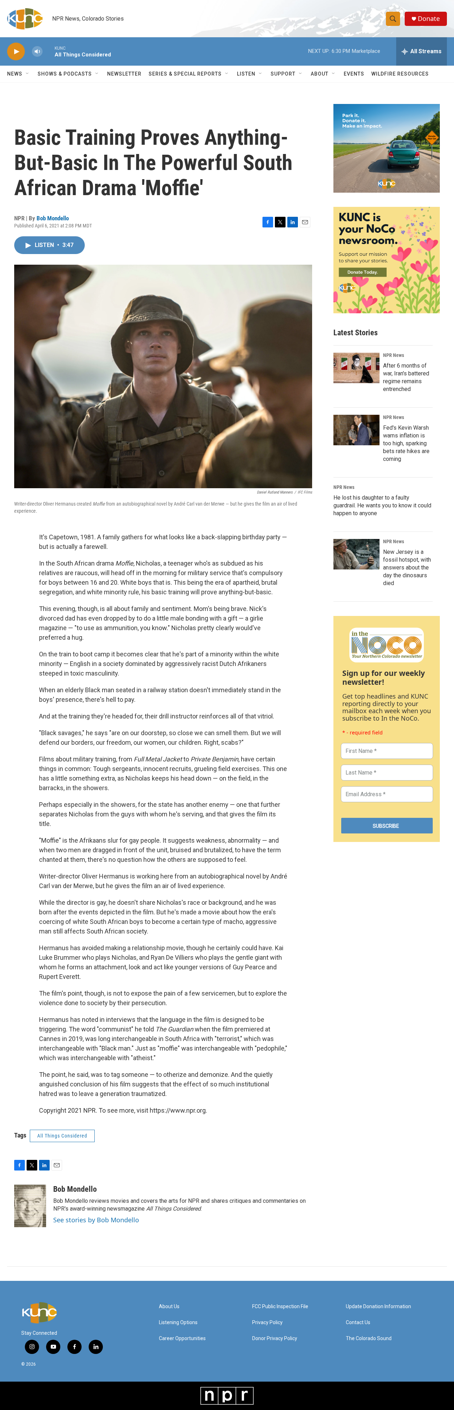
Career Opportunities (182, 1338)
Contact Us (358, 1322)
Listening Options (178, 1322)
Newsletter (124, 74)
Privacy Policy (267, 1322)
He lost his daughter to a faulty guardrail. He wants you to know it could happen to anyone (382, 505)
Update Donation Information (378, 1306)
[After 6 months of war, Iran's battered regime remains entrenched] (356, 368)
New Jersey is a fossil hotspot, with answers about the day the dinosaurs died (407, 567)
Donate (429, 18)
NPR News (393, 355)
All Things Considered (62, 1136)
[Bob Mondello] (30, 1206)
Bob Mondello (53, 218)
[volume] (37, 52)
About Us (169, 1306)
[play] (16, 52)
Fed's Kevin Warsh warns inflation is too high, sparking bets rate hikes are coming (406, 443)
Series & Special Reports (185, 74)
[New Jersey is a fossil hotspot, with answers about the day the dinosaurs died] (356, 554)
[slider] (49, 51)
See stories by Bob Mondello (96, 1220)
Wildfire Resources (400, 74)
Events (354, 74)
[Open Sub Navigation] (28, 74)
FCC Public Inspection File (280, 1306)
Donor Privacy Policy (274, 1338)
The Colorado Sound (369, 1338)
